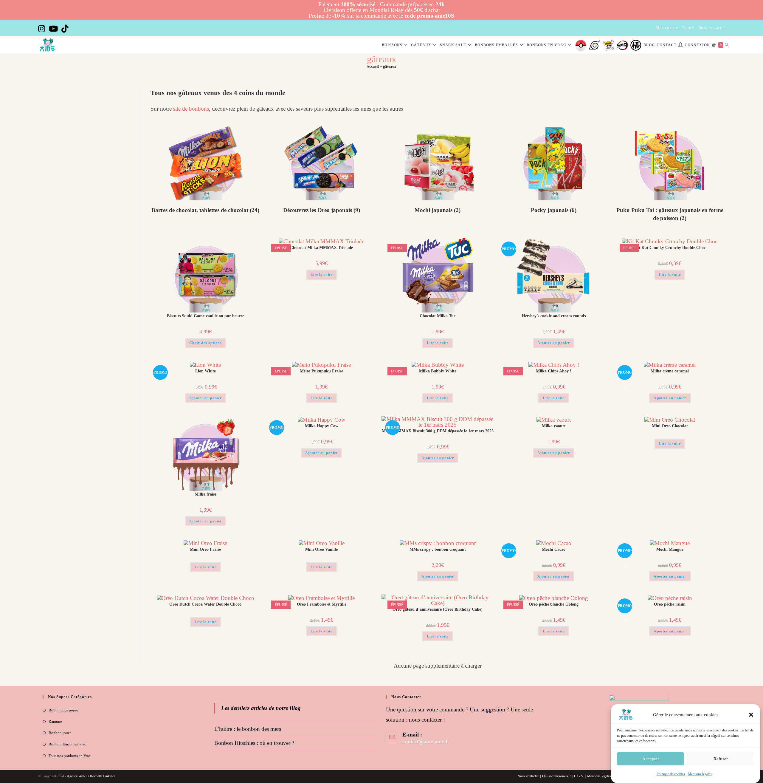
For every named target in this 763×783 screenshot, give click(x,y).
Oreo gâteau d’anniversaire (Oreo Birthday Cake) (438, 609)
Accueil (373, 66)
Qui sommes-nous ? (556, 776)
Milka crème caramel (670, 371)
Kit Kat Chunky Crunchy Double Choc (669, 247)
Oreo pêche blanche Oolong (554, 604)
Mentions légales (700, 774)
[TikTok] (65, 29)
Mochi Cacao (553, 549)
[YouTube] (53, 29)
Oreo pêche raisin (670, 604)
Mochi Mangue (669, 549)
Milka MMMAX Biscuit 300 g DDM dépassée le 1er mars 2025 (438, 431)
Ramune (55, 721)
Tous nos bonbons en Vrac (70, 755)
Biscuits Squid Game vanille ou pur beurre (205, 316)
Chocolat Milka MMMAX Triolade (321, 247)
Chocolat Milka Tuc (437, 316)
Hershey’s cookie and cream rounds (554, 316)
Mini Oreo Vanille (321, 549)
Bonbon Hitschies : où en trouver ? (254, 743)
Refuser (721, 758)
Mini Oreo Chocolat (670, 426)
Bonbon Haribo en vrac (67, 744)
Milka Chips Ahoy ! (553, 371)
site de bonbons (191, 109)
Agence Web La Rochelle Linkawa (91, 776)
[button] (751, 715)
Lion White (205, 371)
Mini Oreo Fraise (205, 549)
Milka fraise (205, 494)
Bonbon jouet (60, 733)
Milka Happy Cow (321, 426)
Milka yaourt (554, 426)
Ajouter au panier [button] (553, 343)
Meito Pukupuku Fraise (321, 371)
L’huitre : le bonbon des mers (247, 729)
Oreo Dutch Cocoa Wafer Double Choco (205, 604)
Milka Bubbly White (437, 371)
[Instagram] (42, 29)
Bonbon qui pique (63, 710)
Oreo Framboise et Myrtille (321, 604)
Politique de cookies (671, 774)
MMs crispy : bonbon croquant (438, 549)
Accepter (650, 758)
